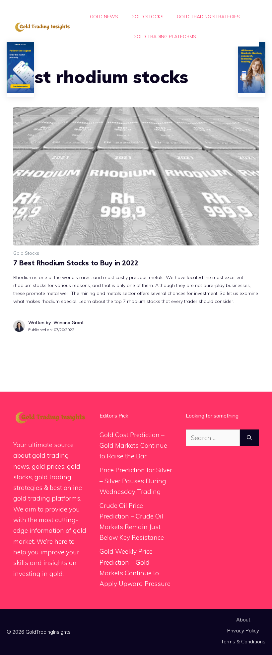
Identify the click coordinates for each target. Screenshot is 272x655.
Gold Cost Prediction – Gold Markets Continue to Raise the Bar (133, 445)
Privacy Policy (243, 630)
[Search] (249, 437)
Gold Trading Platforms (164, 37)
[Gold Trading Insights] (42, 27)
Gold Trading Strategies (208, 17)
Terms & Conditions (243, 641)
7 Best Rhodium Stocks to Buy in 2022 (75, 263)
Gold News (104, 17)
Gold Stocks (147, 17)
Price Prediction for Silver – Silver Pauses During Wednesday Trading (136, 481)
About (243, 619)
